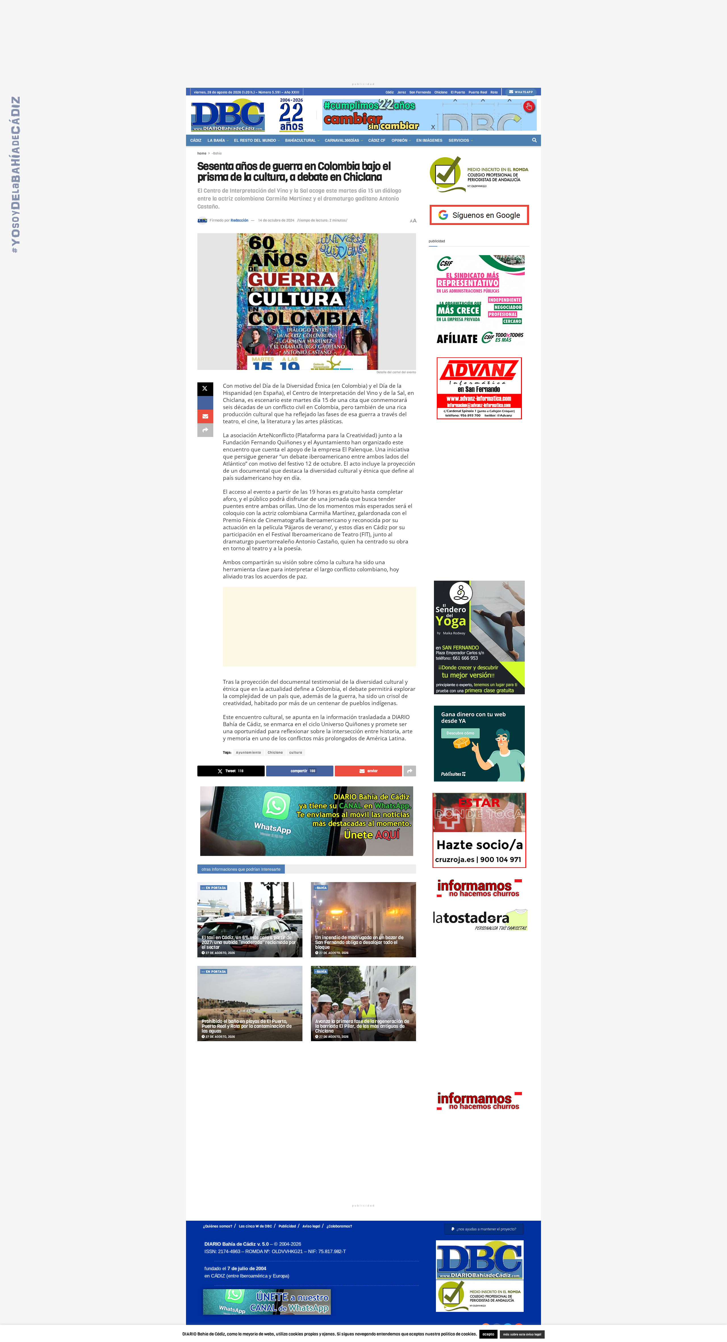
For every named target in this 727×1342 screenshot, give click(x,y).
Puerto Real (478, 92)
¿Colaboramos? (339, 1226)
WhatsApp (523, 92)
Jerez (401, 92)
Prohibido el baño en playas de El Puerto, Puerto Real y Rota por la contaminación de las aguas (247, 1026)
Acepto (566, 1334)
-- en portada (214, 888)
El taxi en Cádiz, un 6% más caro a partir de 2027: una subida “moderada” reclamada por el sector (249, 942)
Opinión (399, 140)
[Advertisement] (363, 40)
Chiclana (440, 92)
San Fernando (420, 92)
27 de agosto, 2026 (220, 953)
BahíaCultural (300, 140)
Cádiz (390, 92)
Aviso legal (311, 1226)
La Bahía (216, 140)
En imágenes (429, 140)
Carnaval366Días (342, 140)
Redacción (239, 220)
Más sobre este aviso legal (518, 1334)
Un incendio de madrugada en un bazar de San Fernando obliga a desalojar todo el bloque (359, 942)
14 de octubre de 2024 (276, 220)
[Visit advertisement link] (429, 115)
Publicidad (287, 1226)
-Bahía (217, 153)
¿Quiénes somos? (217, 1226)
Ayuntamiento (248, 752)
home (201, 153)
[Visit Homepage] (249, 115)
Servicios (459, 140)
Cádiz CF (376, 140)
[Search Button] (534, 140)
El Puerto (458, 92)
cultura (295, 752)
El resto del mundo (255, 140)
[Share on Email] (205, 416)
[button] (483, 1229)
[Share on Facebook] (205, 403)
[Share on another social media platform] (205, 430)
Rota (494, 92)
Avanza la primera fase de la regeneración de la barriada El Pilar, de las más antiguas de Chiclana (362, 1026)
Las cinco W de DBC (255, 1226)
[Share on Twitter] (205, 389)
